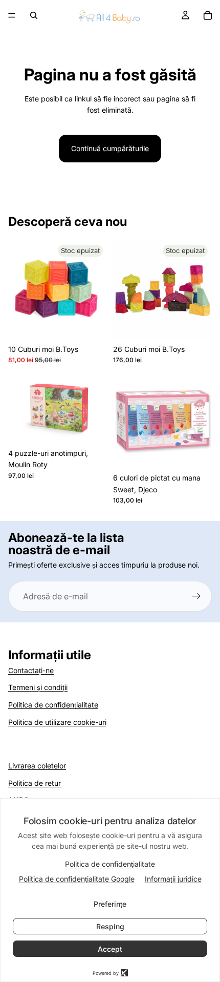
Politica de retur (34, 783)
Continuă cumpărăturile (110, 148)
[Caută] (34, 15)
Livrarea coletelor (37, 765)
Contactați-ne (31, 670)
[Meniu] (12, 15)
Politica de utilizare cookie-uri (57, 722)
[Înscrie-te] (196, 596)
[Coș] (207, 15)
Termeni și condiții (38, 687)
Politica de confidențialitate (53, 704)
